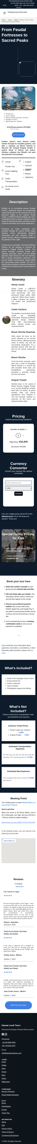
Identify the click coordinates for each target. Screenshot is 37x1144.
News (4, 1103)
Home (4, 20)
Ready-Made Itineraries (10, 1095)
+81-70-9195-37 (7, 1046)
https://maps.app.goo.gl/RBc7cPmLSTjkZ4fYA (18, 822)
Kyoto (4, 1062)
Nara (3, 1075)
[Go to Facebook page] (3, 1034)
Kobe (4, 1068)
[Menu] (4, 13)
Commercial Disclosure (10, 1135)
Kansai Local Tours (11, 1025)
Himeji (16, 20)
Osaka (4, 1065)
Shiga (4, 1078)
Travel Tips (6, 1113)
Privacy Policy (7, 1129)
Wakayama (6, 1082)
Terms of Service (8, 1132)
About (4, 1122)
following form (7, 516)
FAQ (3, 1125)
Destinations (6, 1106)
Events (4, 1110)
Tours (10, 20)
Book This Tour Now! (18, 135)
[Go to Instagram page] (6, 1034)
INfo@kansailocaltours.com (20, 1)
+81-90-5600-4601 (17, 3)
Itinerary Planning (8, 1091)
